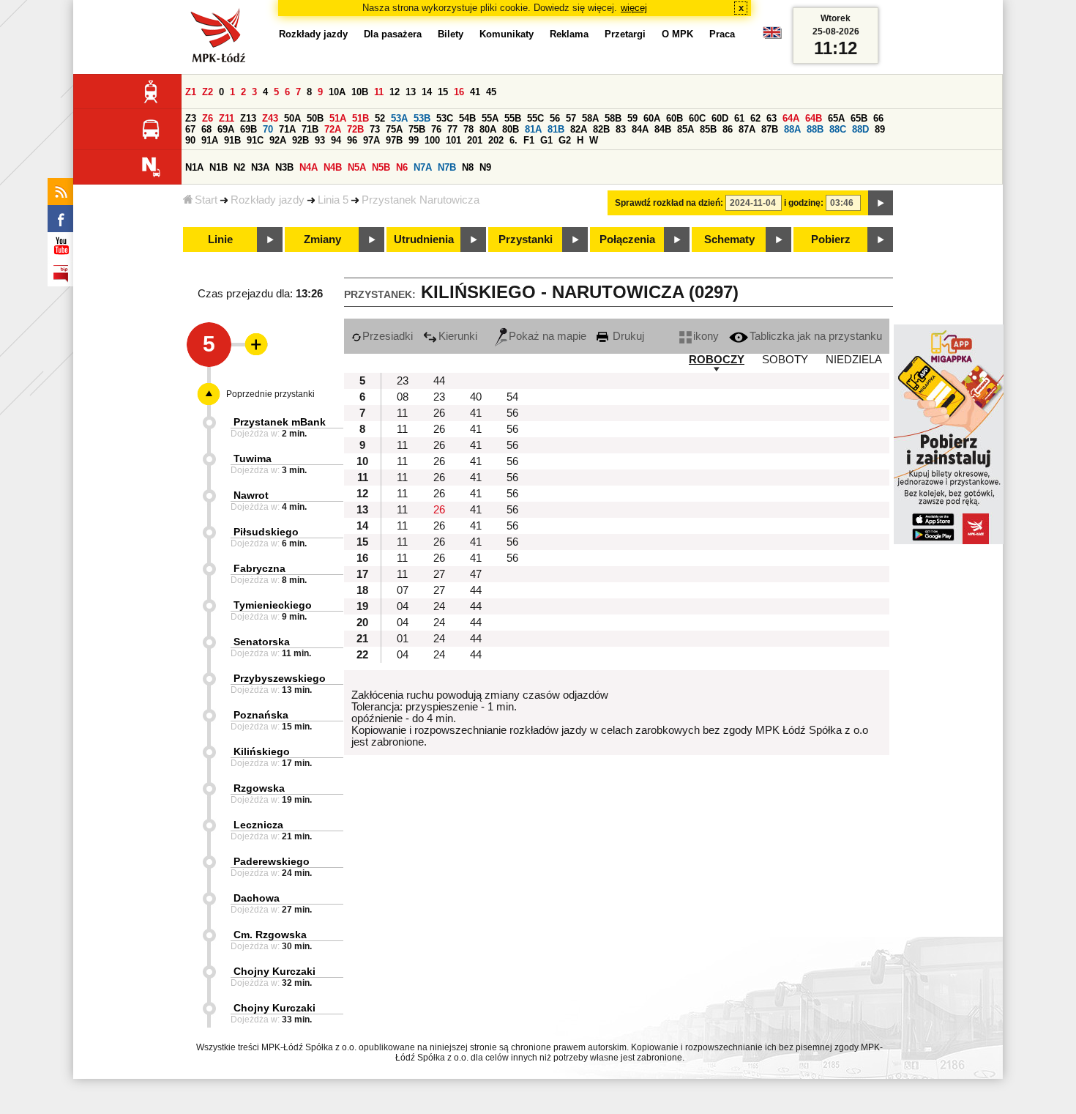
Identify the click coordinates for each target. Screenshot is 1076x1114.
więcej (634, 7)
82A (578, 129)
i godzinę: (803, 203)
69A (225, 129)
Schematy (729, 239)
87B (769, 129)
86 (727, 129)
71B (310, 129)
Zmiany (322, 239)
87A (747, 129)
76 (436, 129)
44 (439, 381)
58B (613, 118)
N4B (333, 167)
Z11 (226, 118)
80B (510, 129)
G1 (546, 140)
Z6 (207, 118)
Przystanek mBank (279, 422)
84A (640, 129)
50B (315, 118)
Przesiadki (387, 336)
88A (792, 129)
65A (836, 118)
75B (416, 129)
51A (337, 118)
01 (402, 639)
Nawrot (251, 495)
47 (476, 574)
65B (859, 118)
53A (399, 118)
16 (459, 91)
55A (490, 118)
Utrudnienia (424, 239)
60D (719, 118)
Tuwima (252, 458)
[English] (772, 36)
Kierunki (457, 336)
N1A (194, 167)
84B (662, 129)
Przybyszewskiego (279, 678)
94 (336, 140)
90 (190, 140)
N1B (218, 167)
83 (621, 129)
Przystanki (525, 239)
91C (255, 140)
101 (453, 140)
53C (444, 118)
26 (439, 413)
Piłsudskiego (266, 532)
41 (475, 91)
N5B (381, 167)
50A (292, 118)
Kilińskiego (261, 751)
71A (287, 129)
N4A (308, 167)
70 (268, 129)
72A (332, 129)
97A (371, 140)
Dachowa (256, 898)
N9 (485, 167)
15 (443, 91)
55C (535, 118)
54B (467, 118)
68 (206, 129)
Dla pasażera (393, 34)
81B (556, 129)
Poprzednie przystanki (270, 394)
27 (439, 574)
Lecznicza (258, 825)
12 (394, 91)
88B (815, 129)
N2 (239, 167)
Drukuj (627, 336)
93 (320, 140)
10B (359, 91)
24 (439, 606)
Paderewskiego (271, 861)
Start (206, 200)
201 (474, 140)
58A (590, 118)
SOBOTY (785, 359)
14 (427, 91)
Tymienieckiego (272, 605)
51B (360, 118)
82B (601, 129)
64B (813, 118)
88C (837, 129)
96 (352, 140)
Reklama (569, 34)
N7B (447, 167)
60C (697, 118)
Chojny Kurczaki (274, 971)
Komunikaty (506, 34)
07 (402, 590)
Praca (722, 34)
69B (248, 129)
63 (771, 118)
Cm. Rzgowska (270, 934)
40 (476, 397)
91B (232, 140)
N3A (260, 167)
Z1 (190, 91)
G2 (564, 140)
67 (190, 129)
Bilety (450, 34)
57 (571, 118)
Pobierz (831, 239)
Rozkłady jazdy (268, 200)
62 (755, 118)
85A (685, 129)
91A (209, 140)
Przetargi (625, 34)
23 (402, 381)
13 (411, 91)
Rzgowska (259, 788)
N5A (357, 167)
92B (300, 140)
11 (379, 91)
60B (674, 118)
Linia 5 (333, 200)
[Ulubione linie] (252, 344)
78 (468, 129)
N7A (423, 167)
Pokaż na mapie (547, 336)
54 (512, 397)
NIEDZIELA (854, 359)
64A (790, 118)
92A (277, 140)
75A (394, 129)
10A (337, 91)
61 (739, 118)
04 (402, 606)
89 (880, 129)
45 (491, 91)
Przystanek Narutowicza (420, 200)
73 (375, 129)
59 (632, 118)
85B (708, 129)
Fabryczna (259, 568)
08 (402, 397)
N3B (284, 167)
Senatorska (261, 641)
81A (533, 129)
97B (394, 140)
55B (512, 118)
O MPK (677, 34)
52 (380, 118)
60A (651, 118)
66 (878, 118)
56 (555, 118)
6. (513, 140)
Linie (220, 239)
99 (413, 140)
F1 (528, 140)
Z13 (248, 118)
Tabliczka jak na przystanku (816, 336)
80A (487, 129)
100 (432, 140)
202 (496, 140)
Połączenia (627, 239)
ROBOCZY (716, 359)
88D (860, 129)
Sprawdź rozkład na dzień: (669, 203)
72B (355, 129)
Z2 (207, 91)
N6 (402, 167)
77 (452, 129)
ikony (706, 336)
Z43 (270, 118)
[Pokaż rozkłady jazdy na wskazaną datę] (880, 202)
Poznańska (260, 715)
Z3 (190, 118)
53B (422, 118)
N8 (468, 167)
